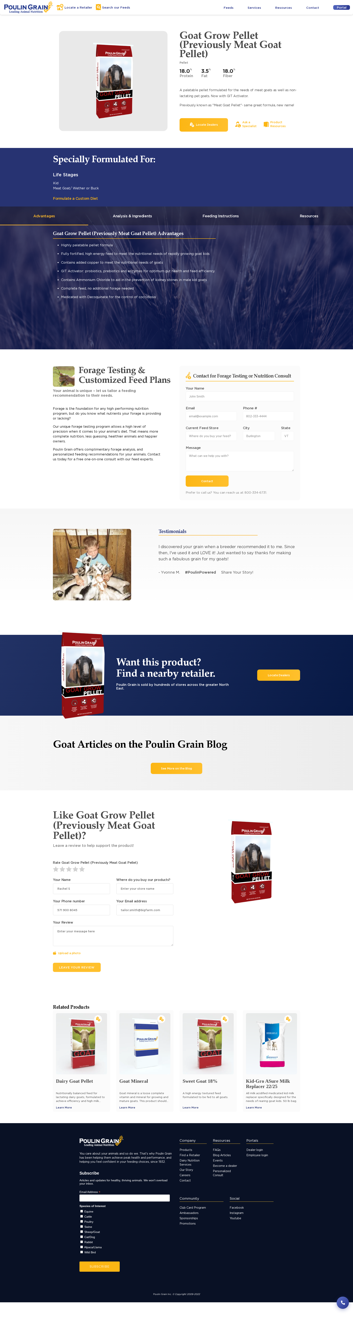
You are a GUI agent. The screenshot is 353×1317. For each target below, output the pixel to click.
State (285, 428)
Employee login (257, 1155)
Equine (88, 1211)
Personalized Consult (222, 1173)
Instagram (237, 1212)
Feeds (228, 7)
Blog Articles (222, 1155)
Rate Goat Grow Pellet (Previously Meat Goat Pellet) (95, 862)
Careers (185, 1175)
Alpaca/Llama (93, 1247)
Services (254, 7)
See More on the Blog (176, 768)
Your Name (195, 388)
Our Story (186, 1169)
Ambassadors (189, 1212)
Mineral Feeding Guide (79, 348)
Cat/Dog (89, 1237)
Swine (88, 1226)
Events (218, 1160)
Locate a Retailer (78, 7)
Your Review (63, 922)
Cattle (88, 1216)
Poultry (88, 1221)
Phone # (250, 408)
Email (190, 408)
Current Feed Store (202, 428)
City (246, 428)
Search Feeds (116, 7)
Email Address (89, 1192)
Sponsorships (189, 1218)
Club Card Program (193, 1207)
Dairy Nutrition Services (190, 1162)
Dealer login (254, 1149)
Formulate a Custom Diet (75, 198)
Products (186, 1149)
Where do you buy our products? (143, 880)
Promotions (188, 1223)
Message (193, 447)
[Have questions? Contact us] (343, 1303)
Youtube (235, 1218)
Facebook (237, 1207)
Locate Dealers (279, 675)
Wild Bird (90, 1252)
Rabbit (88, 1242)
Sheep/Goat (92, 1232)
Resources (283, 7)
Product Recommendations (84, 325)
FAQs (217, 1149)
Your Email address (131, 901)
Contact (312, 7)
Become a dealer (225, 1165)
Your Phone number (69, 901)
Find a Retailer (190, 1155)
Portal (341, 7)
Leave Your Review (77, 967)
